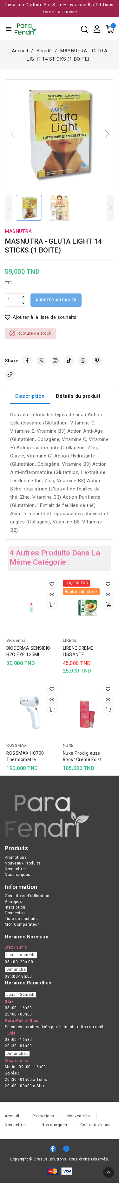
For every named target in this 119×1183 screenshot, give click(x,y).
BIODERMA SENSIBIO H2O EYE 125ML (28, 651)
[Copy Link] (10, 374)
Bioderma (15, 640)
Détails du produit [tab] (78, 396)
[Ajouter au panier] (52, 605)
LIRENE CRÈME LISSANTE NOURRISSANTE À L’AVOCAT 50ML (82, 651)
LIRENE (70, 640)
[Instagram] (55, 360)
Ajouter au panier (56, 300)
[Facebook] (27, 360)
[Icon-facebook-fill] (53, 1149)
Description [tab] (30, 396)
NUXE (68, 745)
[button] (106, 134)
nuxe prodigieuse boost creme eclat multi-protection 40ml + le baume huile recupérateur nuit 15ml (88, 756)
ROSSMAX (16, 745)
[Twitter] (41, 360)
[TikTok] (69, 360)
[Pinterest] (97, 360)
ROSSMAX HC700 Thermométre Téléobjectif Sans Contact (25, 756)
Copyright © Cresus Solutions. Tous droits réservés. (59, 1159)
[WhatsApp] (83, 360)
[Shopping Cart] (110, 29)
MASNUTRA (18, 231)
